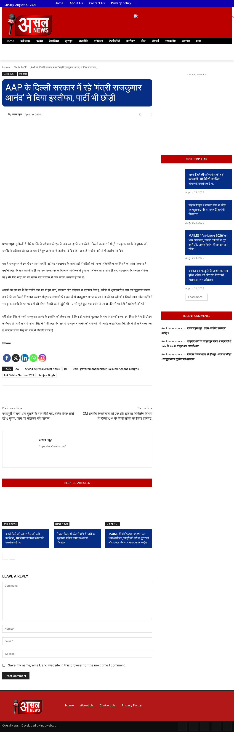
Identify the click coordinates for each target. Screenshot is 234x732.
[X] (16, 354)
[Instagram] (178, 3)
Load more (195, 297)
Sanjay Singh (46, 375)
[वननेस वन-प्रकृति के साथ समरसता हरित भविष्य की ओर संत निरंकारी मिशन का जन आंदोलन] (171, 273)
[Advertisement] (196, 105)
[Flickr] (204, 726)
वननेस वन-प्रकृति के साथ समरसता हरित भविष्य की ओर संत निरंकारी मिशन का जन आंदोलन (208, 275)
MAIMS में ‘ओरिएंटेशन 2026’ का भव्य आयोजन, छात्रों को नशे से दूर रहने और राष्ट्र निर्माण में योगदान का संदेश (129, 538)
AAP (18, 368)
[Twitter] (190, 3)
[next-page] (12, 557)
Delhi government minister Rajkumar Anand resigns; (106, 368)
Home (6, 67)
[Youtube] (203, 3)
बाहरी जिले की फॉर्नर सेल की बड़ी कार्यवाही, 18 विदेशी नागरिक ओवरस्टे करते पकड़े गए (24, 538)
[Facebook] (171, 3)
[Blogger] (182, 726)
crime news (10, 523)
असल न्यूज (17, 114)
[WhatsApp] (197, 3)
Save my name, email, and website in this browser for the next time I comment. (67, 665)
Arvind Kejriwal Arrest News (42, 368)
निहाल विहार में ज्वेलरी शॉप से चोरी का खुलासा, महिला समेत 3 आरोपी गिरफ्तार (76, 538)
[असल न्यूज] (5, 114)
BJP (66, 368)
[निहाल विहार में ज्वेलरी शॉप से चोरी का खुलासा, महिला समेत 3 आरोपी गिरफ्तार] (77, 509)
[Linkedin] (184, 3)
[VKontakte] (227, 726)
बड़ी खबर (23, 73)
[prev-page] (5, 557)
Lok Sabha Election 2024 (19, 375)
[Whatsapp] (33, 354)
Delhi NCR (20, 67)
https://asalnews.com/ (52, 446)
